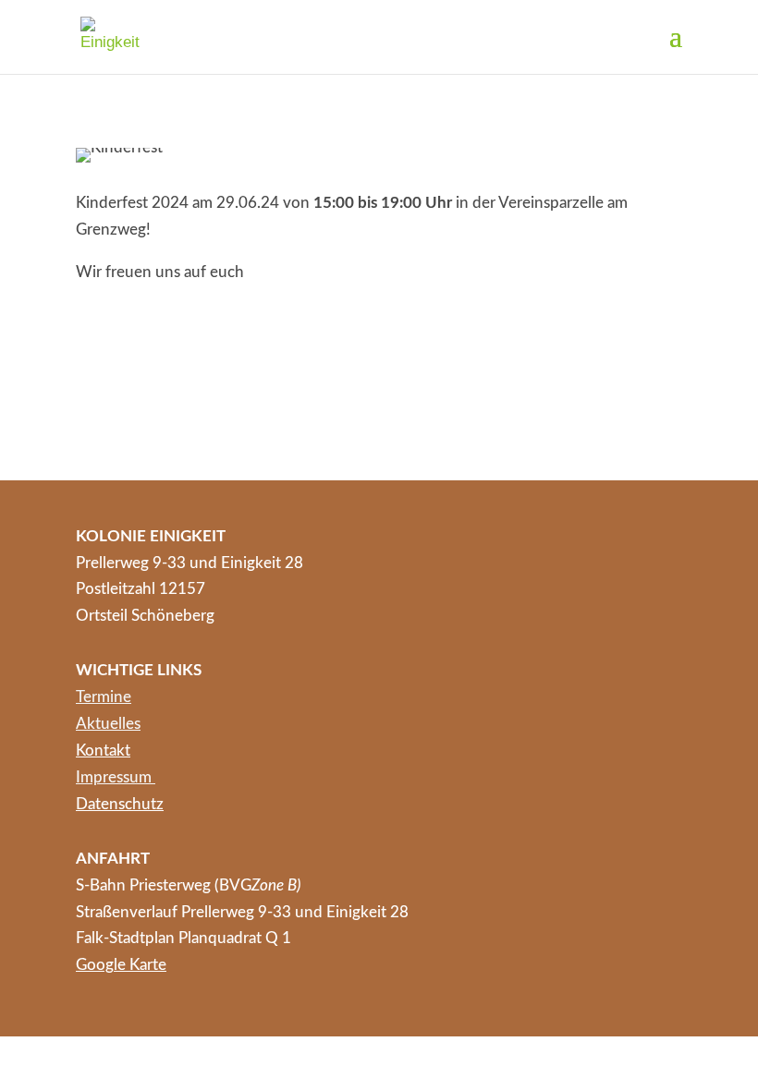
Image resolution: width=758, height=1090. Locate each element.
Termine (103, 697)
